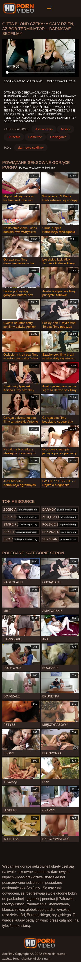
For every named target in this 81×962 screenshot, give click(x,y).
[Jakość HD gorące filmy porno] (39, 943)
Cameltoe (35, 137)
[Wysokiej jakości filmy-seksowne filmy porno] (19, 8)
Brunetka (13, 137)
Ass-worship (44, 129)
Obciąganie (58, 137)
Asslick (65, 129)
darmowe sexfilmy (31, 147)
